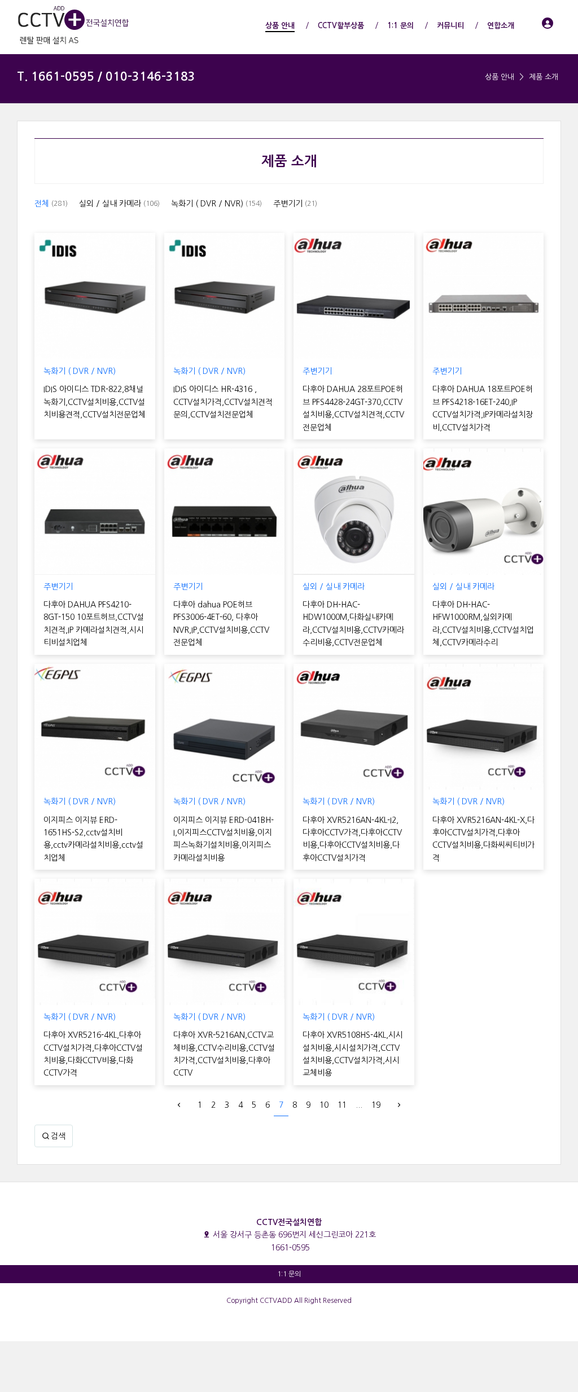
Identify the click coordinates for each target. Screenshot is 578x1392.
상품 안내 (499, 77)
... (359, 1105)
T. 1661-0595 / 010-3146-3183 (106, 76)
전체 (51, 204)
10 (324, 1105)
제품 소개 (543, 77)
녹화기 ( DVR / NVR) (216, 204)
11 (342, 1105)
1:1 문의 (289, 1274)
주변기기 (295, 204)
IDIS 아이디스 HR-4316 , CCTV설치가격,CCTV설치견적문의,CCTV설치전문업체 (223, 402)
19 (375, 1105)
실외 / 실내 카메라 (119, 204)
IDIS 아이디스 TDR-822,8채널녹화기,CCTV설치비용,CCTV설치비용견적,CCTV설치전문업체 (94, 402)
